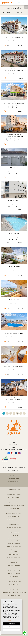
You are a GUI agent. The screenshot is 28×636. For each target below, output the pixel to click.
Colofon (15, 467)
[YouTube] (12, 453)
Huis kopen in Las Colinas (14, 565)
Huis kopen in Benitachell (14, 570)
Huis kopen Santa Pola (14, 554)
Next (25, 25)
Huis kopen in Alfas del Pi (14, 573)
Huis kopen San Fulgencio (14, 549)
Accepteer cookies (11, 623)
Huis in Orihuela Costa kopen (14, 595)
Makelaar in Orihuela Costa (14, 589)
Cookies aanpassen (11, 626)
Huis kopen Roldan (14, 521)
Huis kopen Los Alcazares (14, 475)
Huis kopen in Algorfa (14, 532)
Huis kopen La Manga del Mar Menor (14, 513)
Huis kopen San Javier (14, 524)
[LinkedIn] (15, 453)
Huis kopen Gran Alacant (13, 500)
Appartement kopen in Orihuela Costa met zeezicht (14, 592)
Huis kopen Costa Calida (14, 579)
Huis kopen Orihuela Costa (14, 481)
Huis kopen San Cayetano (14, 489)
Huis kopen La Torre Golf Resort (14, 519)
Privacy (19, 467)
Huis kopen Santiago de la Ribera (14, 557)
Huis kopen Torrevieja (14, 483)
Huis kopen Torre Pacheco (14, 516)
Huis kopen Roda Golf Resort (14, 559)
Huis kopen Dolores (14, 535)
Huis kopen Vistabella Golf (14, 497)
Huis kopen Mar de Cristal (14, 511)
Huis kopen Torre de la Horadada (14, 546)
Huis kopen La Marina (14, 540)
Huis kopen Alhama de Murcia (14, 538)
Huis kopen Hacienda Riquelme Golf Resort (14, 505)
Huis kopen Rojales (14, 587)
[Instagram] (19, 453)
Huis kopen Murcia (14, 492)
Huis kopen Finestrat (14, 478)
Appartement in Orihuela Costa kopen (14, 598)
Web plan (14, 468)
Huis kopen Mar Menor (14, 502)
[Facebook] (8, 453)
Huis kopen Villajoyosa (14, 584)
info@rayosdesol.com (14, 444)
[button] (26, 2)
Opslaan (8, 45)
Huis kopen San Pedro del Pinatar (14, 527)
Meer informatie (7, 620)
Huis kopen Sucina (14, 562)
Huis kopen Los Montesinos (14, 543)
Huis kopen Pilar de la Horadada (14, 494)
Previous (2, 25)
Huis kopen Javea (14, 576)
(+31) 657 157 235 (19, 440)
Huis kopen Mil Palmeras (14, 551)
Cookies (23, 467)
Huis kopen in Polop (14, 568)
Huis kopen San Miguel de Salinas (14, 581)
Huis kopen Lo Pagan (14, 508)
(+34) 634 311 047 (10, 440)
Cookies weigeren (11, 630)
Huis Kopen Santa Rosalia (14, 530)
